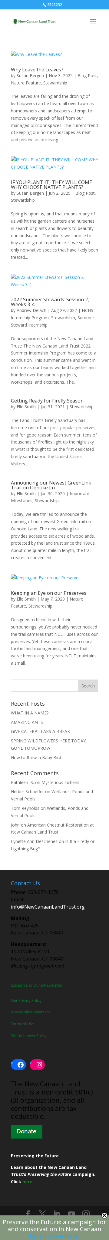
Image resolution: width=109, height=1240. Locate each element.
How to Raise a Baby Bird (36, 757)
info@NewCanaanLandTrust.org (48, 906)
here (27, 1181)
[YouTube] (71, 1214)
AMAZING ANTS (27, 722)
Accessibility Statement (30, 1012)
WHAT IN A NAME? (29, 713)
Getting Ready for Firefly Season (47, 400)
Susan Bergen (30, 75)
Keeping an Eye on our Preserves (48, 593)
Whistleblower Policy (28, 1035)
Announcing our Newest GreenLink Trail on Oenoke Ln (51, 485)
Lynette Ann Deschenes (34, 841)
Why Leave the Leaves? (37, 69)
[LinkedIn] (57, 1214)
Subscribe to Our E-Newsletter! (37, 985)
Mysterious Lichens (60, 782)
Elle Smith (26, 406)
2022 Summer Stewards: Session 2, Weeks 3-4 (50, 302)
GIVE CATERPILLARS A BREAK (40, 731)
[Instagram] (86, 1214)
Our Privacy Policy (26, 1000)
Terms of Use (22, 1023)
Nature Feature (26, 83)
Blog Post (87, 75)
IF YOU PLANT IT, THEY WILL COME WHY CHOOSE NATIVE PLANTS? (51, 184)
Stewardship (55, 83)
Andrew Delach (31, 310)
